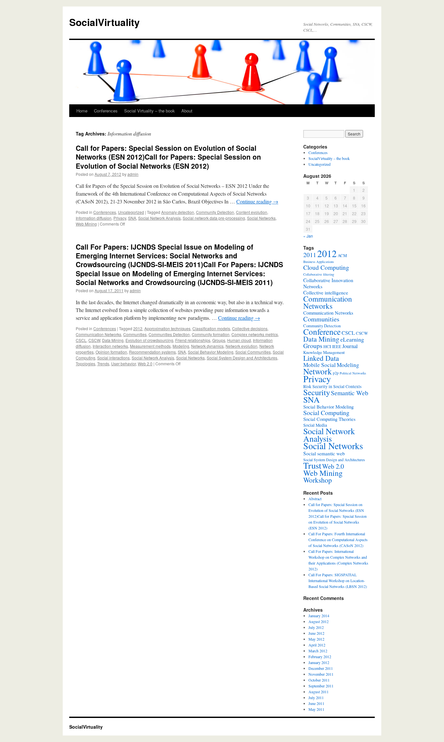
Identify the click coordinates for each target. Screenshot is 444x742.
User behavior (123, 363)
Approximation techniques (167, 328)
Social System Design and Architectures (242, 357)
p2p (336, 372)
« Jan (308, 236)
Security (316, 392)
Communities (135, 334)
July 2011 (316, 697)
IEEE (336, 346)
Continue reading (257, 201)
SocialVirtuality (104, 22)
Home (81, 111)
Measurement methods (150, 346)
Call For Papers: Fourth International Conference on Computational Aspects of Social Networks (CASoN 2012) (338, 539)
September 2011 (320, 685)
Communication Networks (98, 334)
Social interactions (113, 357)
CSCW (94, 340)
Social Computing (326, 412)
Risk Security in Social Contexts (332, 386)
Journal (350, 346)
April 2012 (316, 644)
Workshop (317, 480)
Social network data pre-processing (214, 218)
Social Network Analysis (159, 218)
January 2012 (318, 662)
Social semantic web (324, 453)
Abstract (314, 498)
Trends (103, 363)
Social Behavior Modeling (210, 352)
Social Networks (261, 218)
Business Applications (318, 261)
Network (317, 371)
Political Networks (353, 373)
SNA (132, 218)
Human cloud (239, 340)
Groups (218, 340)
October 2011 (319, 680)
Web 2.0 (145, 363)
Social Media (315, 425)
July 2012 (316, 627)
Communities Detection (169, 334)
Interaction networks (110, 346)
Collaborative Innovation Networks (328, 283)
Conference (322, 331)
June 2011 (316, 703)
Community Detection (215, 212)
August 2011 (318, 691)
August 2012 (318, 621)
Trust (312, 465)
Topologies (85, 363)
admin (132, 174)
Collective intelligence (325, 292)
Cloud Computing (326, 267)
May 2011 (316, 709)
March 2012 (317, 650)
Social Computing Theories (329, 419)
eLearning (352, 339)
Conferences (106, 111)
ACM (342, 255)
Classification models (211, 328)
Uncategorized (131, 212)
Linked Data (321, 358)
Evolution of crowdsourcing (149, 340)
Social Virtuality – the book (149, 111)
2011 (309, 254)
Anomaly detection (177, 212)
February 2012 (319, 656)
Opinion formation (111, 352)
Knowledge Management (324, 352)
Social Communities (253, 352)
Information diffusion (93, 218)
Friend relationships (192, 340)
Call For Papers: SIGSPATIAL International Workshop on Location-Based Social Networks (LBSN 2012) (337, 580)
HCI (327, 346)
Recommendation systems (152, 352)
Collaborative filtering (318, 274)
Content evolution (251, 212)
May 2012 (316, 639)
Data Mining (113, 340)
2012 (137, 328)
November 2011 (320, 674)
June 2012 (316, 633)
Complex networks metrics (254, 334)
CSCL (81, 340)
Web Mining (86, 224)
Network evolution (241, 346)
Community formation (210, 334)
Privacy (119, 218)
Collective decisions (250, 328)
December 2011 (320, 668)
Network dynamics (207, 346)
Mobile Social (319, 365)
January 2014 (318, 615)
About (186, 111)
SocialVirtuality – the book (329, 158)
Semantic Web (349, 392)
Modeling (181, 346)
